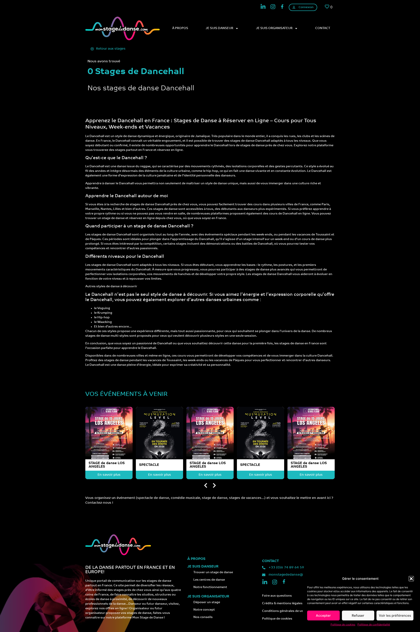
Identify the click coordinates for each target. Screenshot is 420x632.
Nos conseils (203, 617)
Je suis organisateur (274, 28)
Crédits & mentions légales (282, 603)
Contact (322, 28)
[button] (411, 578)
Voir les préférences (395, 615)
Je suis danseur (219, 28)
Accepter (323, 615)
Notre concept (204, 609)
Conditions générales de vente (285, 611)
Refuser (358, 615)
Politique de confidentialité (373, 624)
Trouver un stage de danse (213, 572)
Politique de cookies (343, 624)
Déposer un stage (206, 602)
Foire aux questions (277, 595)
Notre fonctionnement (210, 587)
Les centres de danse (209, 580)
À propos (180, 28)
